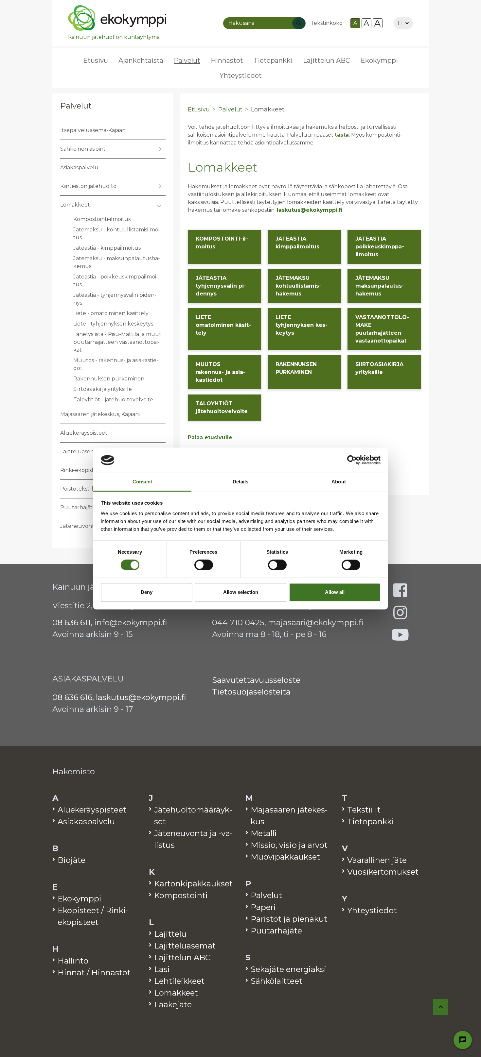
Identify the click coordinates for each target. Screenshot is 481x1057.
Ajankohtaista (140, 60)
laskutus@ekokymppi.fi (309, 210)
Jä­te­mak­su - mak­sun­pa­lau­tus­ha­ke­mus (116, 262)
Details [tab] (241, 481)
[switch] (203, 565)
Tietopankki (273, 60)
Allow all (335, 592)
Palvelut (76, 105)
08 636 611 (71, 622)
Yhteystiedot (241, 75)
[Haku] (298, 23)
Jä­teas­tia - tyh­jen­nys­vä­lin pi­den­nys (114, 299)
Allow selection (240, 592)
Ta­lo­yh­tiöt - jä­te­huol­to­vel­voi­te (113, 399)
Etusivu (95, 60)
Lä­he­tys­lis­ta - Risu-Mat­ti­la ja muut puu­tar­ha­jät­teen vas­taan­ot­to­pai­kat (117, 342)
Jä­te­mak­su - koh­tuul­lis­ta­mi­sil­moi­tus (117, 233)
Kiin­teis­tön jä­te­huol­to (88, 186)
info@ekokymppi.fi (130, 622)
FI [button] (400, 23)
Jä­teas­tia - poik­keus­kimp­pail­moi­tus (115, 281)
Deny (146, 592)
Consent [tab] (142, 481)
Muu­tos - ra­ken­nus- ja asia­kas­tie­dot (115, 364)
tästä (342, 135)
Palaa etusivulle (210, 437)
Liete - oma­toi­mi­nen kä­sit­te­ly (111, 313)
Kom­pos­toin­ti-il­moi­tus (102, 219)
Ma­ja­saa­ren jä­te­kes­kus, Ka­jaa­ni (100, 414)
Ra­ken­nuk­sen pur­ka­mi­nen (108, 379)
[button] (159, 149)
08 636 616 (72, 697)
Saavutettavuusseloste (256, 680)
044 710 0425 (238, 622)
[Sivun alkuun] (441, 1007)
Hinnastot (227, 60)
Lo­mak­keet (75, 205)
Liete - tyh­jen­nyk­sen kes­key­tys (113, 324)
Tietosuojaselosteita (251, 691)
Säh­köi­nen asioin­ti (83, 149)
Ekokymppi (379, 60)
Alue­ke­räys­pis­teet (83, 433)
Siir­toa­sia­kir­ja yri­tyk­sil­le (102, 389)
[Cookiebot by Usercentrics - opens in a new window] (352, 460)
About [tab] (338, 481)
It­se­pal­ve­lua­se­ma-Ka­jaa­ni (93, 130)
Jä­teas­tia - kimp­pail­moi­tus (107, 248)
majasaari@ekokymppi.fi (316, 622)
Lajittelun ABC (326, 60)
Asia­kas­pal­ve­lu (79, 167)
